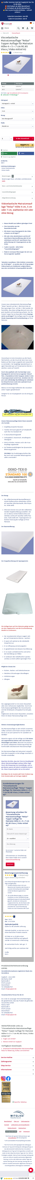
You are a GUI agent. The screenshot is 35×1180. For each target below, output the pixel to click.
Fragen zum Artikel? (9, 1039)
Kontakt (6, 1125)
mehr (3, 181)
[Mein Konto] (27, 28)
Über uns (16, 1121)
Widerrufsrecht (12, 1128)
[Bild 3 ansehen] (12, 75)
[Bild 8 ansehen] (24, 75)
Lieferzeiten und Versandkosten (20, 1125)
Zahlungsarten (25, 1121)
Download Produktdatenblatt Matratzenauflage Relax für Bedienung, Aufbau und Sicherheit (17, 1050)
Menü (6, 28)
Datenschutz (22, 1128)
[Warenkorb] (32, 28)
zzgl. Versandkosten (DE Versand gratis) (17, 93)
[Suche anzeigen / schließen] (18, 28)
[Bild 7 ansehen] (22, 75)
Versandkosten (12, 1138)
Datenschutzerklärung (13, 860)
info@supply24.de (10, 989)
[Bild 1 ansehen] (8, 75)
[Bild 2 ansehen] (10, 75)
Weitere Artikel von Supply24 (12, 1042)
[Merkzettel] (23, 28)
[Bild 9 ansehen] (26, 75)
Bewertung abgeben (9, 157)
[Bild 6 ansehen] (19, 75)
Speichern (10, 864)
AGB (20, 1132)
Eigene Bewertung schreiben (15, 877)
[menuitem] (5, 28)
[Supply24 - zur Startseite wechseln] (6, 23)
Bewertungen (6, 176)
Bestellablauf (8, 1121)
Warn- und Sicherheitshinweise (12, 186)
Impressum (26, 1132)
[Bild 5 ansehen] (17, 75)
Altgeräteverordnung (8, 198)
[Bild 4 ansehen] (15, 75)
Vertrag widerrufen (11, 1132)
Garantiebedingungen (9, 192)
